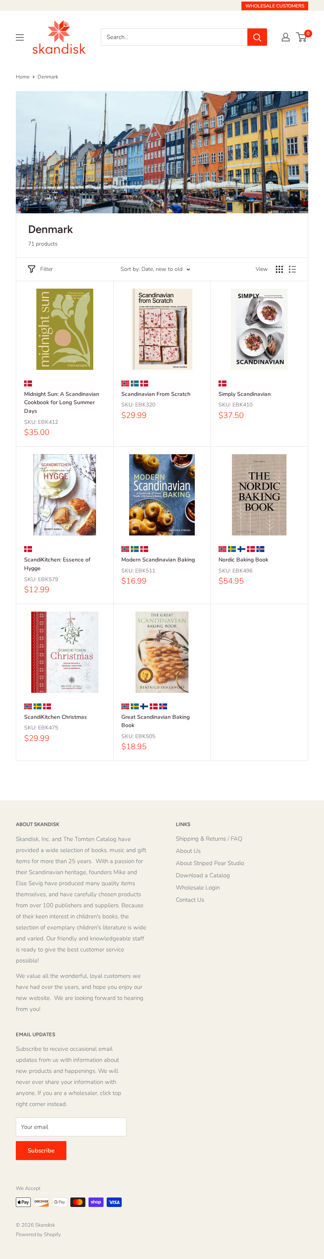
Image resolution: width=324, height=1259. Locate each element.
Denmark (48, 76)
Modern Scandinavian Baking (158, 559)
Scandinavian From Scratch (155, 394)
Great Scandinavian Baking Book (155, 721)
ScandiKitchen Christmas (55, 717)
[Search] (257, 37)
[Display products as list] (292, 269)
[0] (302, 37)
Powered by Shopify (38, 1234)
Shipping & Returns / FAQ (209, 839)
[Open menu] (20, 37)
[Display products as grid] (279, 269)
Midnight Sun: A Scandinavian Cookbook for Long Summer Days (61, 402)
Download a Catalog (203, 875)
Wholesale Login (198, 888)
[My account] (286, 37)
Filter (46, 269)
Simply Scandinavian (245, 394)
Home (23, 76)
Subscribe (41, 1151)
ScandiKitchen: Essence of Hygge (57, 564)
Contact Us (190, 900)
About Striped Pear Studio (210, 863)
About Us (188, 851)
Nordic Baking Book (243, 559)
